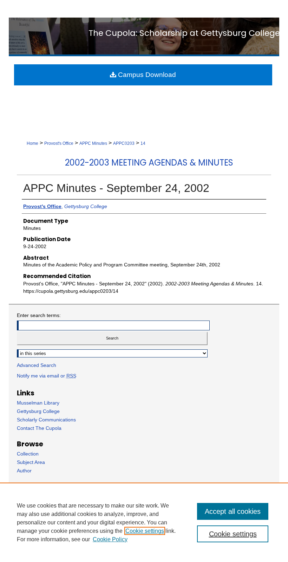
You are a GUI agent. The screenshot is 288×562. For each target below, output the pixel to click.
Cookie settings (144, 531)
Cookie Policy (110, 539)
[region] (144, 522)
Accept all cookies (233, 511)
